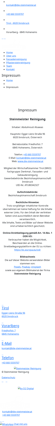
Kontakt (10, 69)
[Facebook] (2, 380)
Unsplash (36, 266)
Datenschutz (8, 377)
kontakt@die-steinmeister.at (21, 5)
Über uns (11, 55)
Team (9, 66)
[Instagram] (6, 380)
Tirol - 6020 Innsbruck (17, 23)
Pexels (17, 266)
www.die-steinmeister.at (30, 161)
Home (9, 52)
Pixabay (26, 266)
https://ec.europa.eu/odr (27, 249)
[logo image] (15, 402)
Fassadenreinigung (16, 59)
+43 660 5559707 (15, 14)
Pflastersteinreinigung (18, 62)
